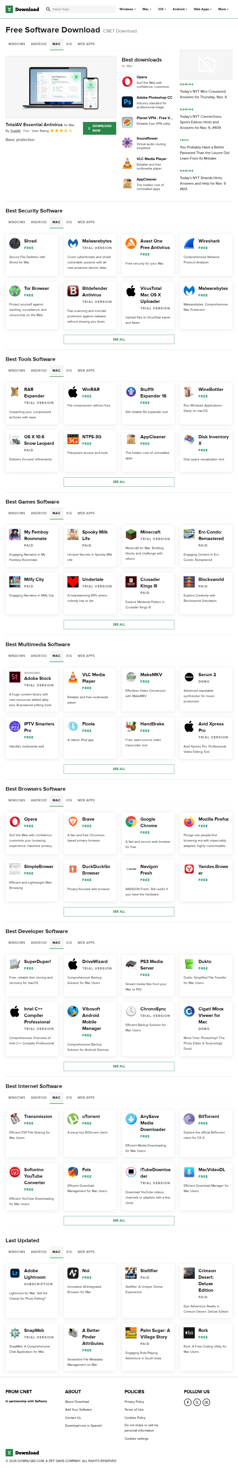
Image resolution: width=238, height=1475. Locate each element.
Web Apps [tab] (86, 44)
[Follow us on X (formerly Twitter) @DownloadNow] (197, 1402)
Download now (102, 128)
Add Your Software (78, 1410)
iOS (160, 9)
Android (179, 9)
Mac (145, 9)
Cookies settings (137, 1439)
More (222, 9)
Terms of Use (134, 1410)
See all (119, 339)
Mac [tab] (57, 44)
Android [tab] (39, 44)
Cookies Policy (135, 1418)
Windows (126, 9)
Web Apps (201, 9)
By (13, 131)
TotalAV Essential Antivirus (40, 125)
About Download (77, 1402)
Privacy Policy (134, 1402)
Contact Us (73, 1418)
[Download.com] (22, 9)
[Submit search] (48, 9)
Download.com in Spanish (83, 1426)
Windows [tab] (16, 44)
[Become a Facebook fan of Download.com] (188, 1402)
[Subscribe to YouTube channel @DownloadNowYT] (206, 1402)
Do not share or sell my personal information (141, 1427)
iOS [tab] (69, 44)
